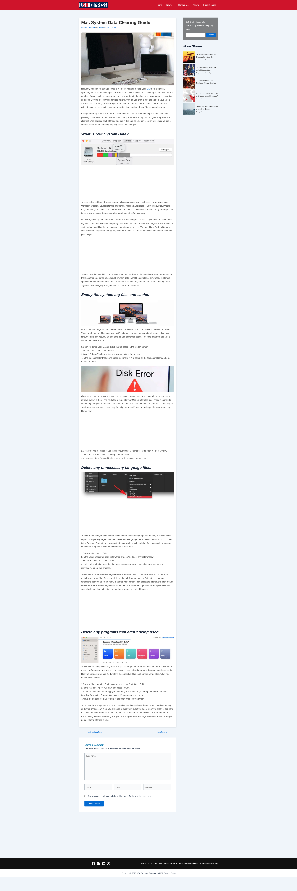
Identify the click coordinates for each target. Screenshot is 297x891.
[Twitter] (108, 863)
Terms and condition (188, 863)
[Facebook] (93, 863)
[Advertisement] (127, 183)
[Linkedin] (103, 863)
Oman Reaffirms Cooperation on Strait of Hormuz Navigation (207, 109)
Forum (196, 5)
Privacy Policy (170, 863)
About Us (145, 863)
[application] (173, 5)
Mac (149, 89)
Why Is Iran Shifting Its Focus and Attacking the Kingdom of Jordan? (207, 96)
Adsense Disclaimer (209, 863)
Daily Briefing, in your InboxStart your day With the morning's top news (199, 25)
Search (211, 35)
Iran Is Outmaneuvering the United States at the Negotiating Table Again (206, 70)
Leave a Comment (88, 27)
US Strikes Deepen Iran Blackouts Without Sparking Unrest (206, 83)
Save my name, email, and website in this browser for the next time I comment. (120, 796)
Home (159, 5)
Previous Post (95, 732)
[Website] (157, 788)
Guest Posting (209, 5)
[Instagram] (98, 863)
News (169, 5)
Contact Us (183, 5)
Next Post (162, 732)
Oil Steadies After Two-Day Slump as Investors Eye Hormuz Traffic (206, 57)
